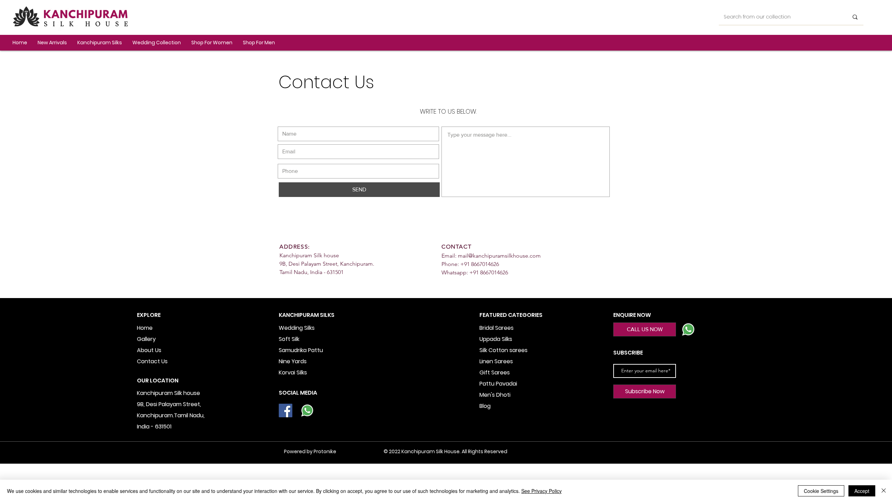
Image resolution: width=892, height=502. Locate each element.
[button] (99, 43)
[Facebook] (285, 410)
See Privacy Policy (541, 490)
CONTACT (456, 246)
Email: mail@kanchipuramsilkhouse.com (491, 255)
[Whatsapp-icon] (307, 410)
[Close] (883, 490)
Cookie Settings (821, 490)
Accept (861, 490)
